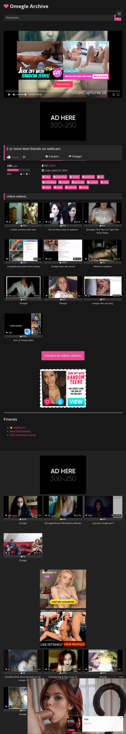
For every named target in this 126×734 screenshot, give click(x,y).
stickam (93, 182)
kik (102, 177)
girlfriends (89, 177)
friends (76, 177)
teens (59, 187)
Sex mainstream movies (23, 435)
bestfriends (61, 177)
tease (48, 187)
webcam (72, 187)
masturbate (51, 182)
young (85, 187)
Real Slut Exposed (20, 431)
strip (106, 182)
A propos (53, 156)
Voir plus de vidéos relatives (63, 355)
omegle (65, 182)
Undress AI (19, 427)
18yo (48, 177)
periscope (79, 182)
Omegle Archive (28, 6)
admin (52, 165)
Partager (77, 156)
